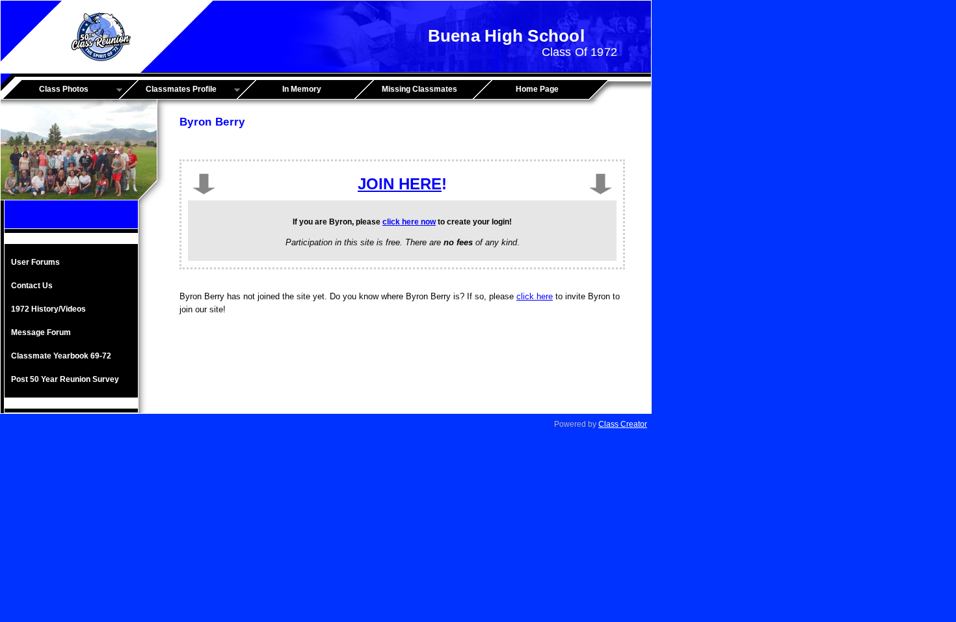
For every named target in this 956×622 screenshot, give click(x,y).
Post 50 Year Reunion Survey (65, 379)
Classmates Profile (172, 90)
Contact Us (32, 285)
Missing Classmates (419, 89)
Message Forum (41, 332)
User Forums (35, 262)
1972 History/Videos (48, 309)
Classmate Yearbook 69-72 (61, 355)
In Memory (301, 89)
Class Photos (49, 90)
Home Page (537, 89)
